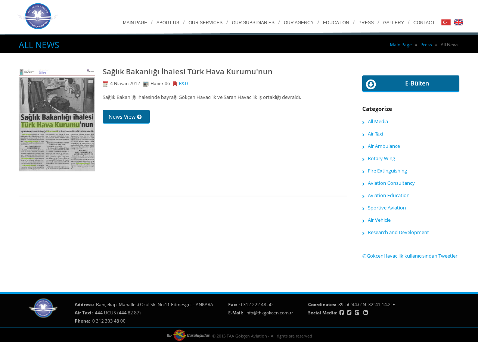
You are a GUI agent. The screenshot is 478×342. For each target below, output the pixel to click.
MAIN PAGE (135, 22)
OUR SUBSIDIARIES (253, 22)
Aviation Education (389, 195)
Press (426, 44)
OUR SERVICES (206, 22)
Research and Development (398, 232)
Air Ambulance (384, 146)
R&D (183, 83)
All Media (378, 121)
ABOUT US (167, 22)
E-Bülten (417, 83)
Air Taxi (375, 133)
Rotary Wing (381, 158)
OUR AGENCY (299, 22)
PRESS (366, 22)
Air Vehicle (379, 220)
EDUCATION (336, 22)
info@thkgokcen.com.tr (269, 313)
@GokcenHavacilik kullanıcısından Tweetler (409, 255)
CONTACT (424, 22)
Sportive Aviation (387, 207)
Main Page (401, 44)
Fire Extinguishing (387, 170)
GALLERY (393, 22)
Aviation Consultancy (391, 183)
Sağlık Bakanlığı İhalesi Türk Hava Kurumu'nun (188, 71)
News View (123, 116)
